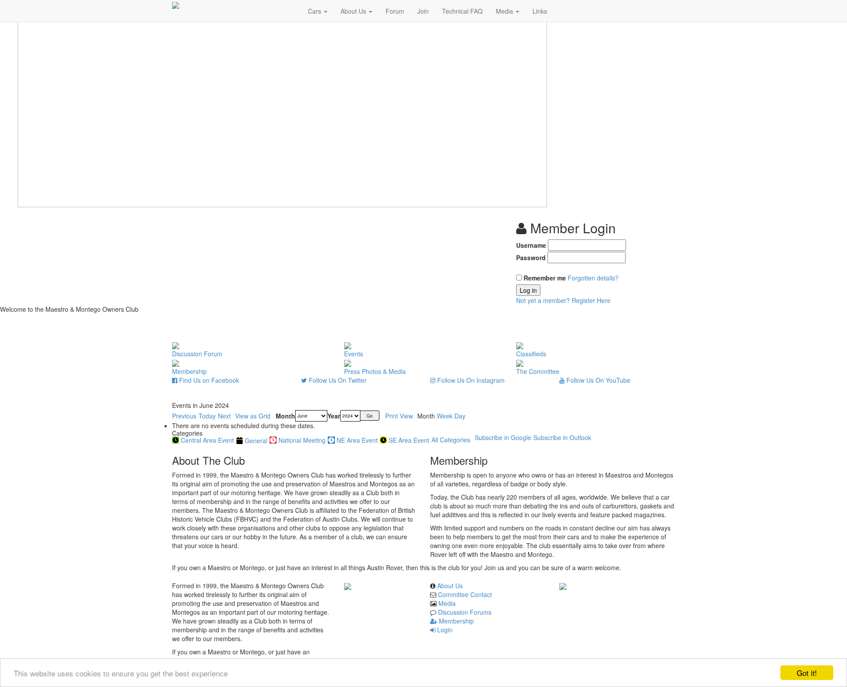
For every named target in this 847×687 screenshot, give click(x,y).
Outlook (562, 437)
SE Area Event (409, 440)
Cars (315, 11)
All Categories (450, 440)
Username (531, 245)
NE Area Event (357, 440)
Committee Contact (465, 594)
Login (444, 629)
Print (399, 416)
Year (333, 416)
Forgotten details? (593, 277)
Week (445, 416)
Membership (455, 620)
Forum (395, 11)
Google (503, 437)
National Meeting (302, 440)
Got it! (807, 672)
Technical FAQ (462, 11)
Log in (528, 290)
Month (285, 416)
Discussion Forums (464, 612)
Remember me (545, 277)
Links (539, 11)
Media (505, 11)
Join (423, 11)
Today (207, 416)
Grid (252, 416)
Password (531, 257)
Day (459, 416)
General (256, 440)
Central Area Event (207, 440)
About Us (354, 11)
